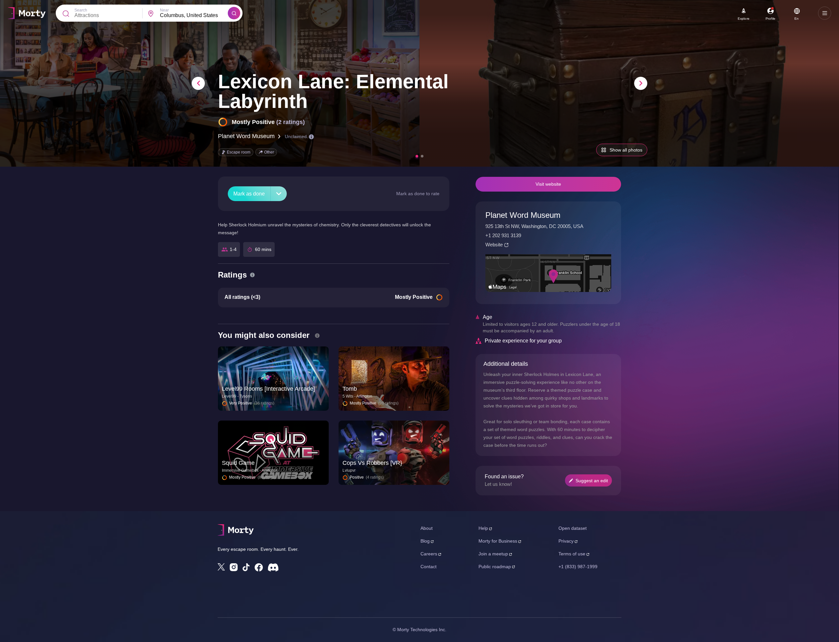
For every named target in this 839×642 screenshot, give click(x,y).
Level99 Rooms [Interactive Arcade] (268, 388)
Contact (428, 566)
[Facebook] (259, 567)
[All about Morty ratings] (252, 275)
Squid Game (238, 463)
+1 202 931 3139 (503, 235)
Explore (744, 18)
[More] (279, 193)
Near (164, 10)
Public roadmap (494, 566)
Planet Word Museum (246, 136)
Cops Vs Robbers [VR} (372, 463)
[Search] (234, 13)
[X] (221, 566)
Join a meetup (493, 553)
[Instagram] (234, 567)
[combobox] (194, 15)
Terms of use (571, 553)
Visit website (548, 184)
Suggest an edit (592, 480)
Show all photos (626, 150)
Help (483, 528)
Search (80, 10)
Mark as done (249, 194)
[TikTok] (246, 567)
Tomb (349, 388)
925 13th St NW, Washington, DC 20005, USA (534, 226)
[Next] (640, 83)
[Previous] (198, 83)
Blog (425, 541)
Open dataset (572, 528)
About (426, 528)
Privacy (566, 541)
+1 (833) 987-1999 (577, 566)
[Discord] (273, 567)
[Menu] (824, 13)
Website (494, 244)
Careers (428, 553)
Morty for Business (497, 541)
